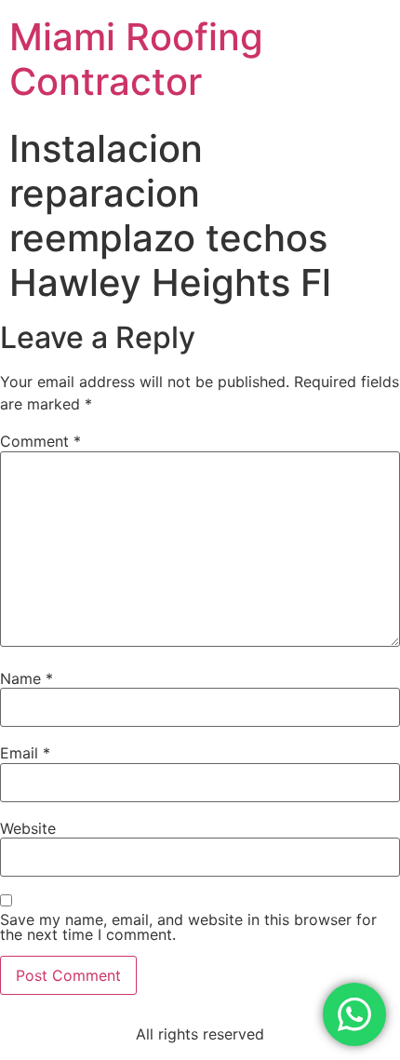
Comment (40, 441)
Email (25, 752)
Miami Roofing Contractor (136, 59)
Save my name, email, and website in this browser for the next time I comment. (188, 927)
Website (28, 828)
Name (26, 678)
